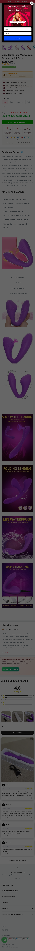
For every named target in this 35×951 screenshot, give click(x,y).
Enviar (17, 38)
